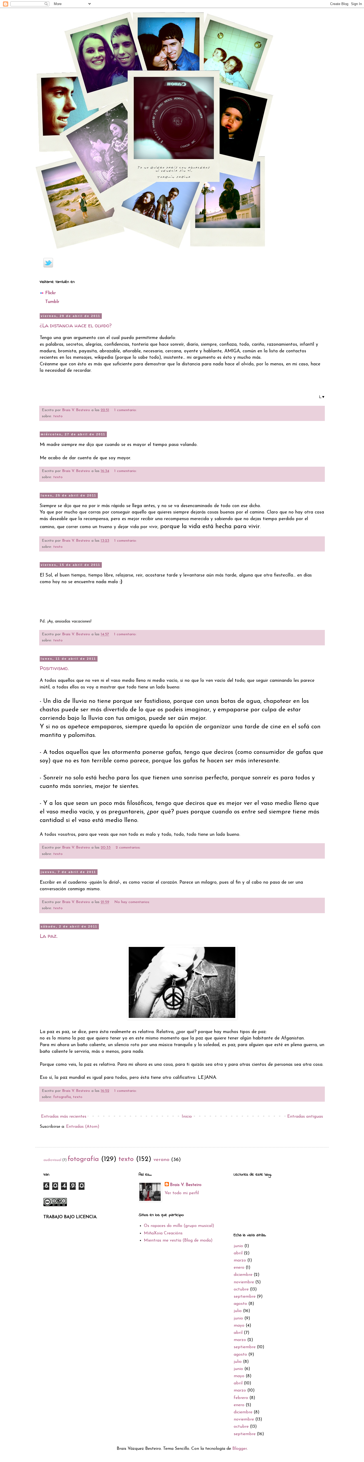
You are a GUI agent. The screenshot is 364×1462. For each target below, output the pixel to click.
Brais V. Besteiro (185, 1185)
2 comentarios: (129, 848)
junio (238, 1246)
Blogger (239, 1449)
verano (161, 1159)
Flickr (50, 293)
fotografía (62, 1097)
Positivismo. (54, 668)
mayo (239, 1325)
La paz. (49, 935)
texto (58, 416)
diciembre (243, 1275)
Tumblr (52, 302)
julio (238, 1311)
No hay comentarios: (132, 902)
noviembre (244, 1282)
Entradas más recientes (63, 1116)
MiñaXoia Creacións (163, 1233)
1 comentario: (126, 410)
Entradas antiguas (305, 1116)
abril (238, 1253)
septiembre (245, 1296)
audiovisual (52, 1160)
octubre (241, 1289)
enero (239, 1267)
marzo (240, 1260)
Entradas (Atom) (82, 1127)
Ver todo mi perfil (182, 1193)
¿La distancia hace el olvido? (76, 325)
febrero (241, 1398)
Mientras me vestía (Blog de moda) (178, 1240)
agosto (240, 1304)
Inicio (187, 1116)
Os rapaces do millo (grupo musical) (179, 1226)
